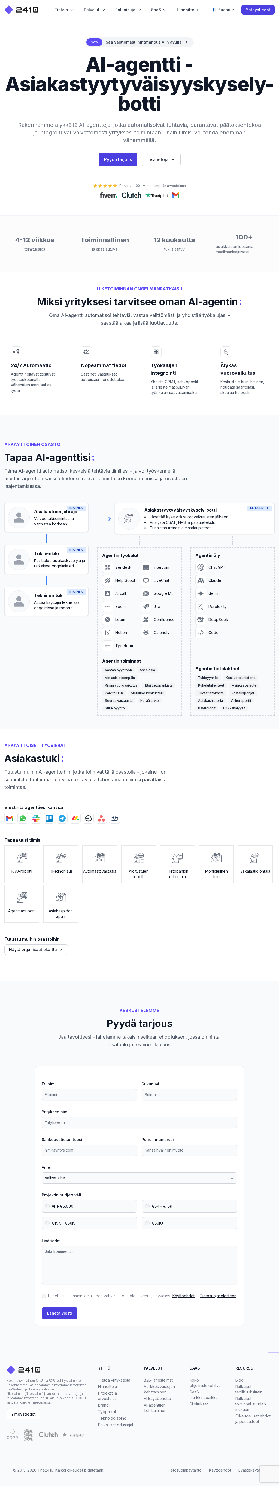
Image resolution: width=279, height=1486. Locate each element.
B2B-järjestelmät (158, 1380)
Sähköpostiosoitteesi (62, 1139)
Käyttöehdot (183, 1295)
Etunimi (49, 1084)
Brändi (104, 1405)
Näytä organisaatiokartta (33, 949)
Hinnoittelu (107, 1386)
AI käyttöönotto (157, 1398)
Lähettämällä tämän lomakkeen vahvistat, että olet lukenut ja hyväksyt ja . (142, 1295)
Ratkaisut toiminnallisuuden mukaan (250, 1404)
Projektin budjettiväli (61, 1195)
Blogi (239, 1380)
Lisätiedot (51, 1240)
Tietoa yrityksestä (114, 1380)
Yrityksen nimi (55, 1111)
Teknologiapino (112, 1418)
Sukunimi (150, 1084)
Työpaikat (107, 1411)
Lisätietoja (157, 159)
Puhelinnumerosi (158, 1139)
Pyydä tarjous (118, 159)
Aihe (46, 1167)
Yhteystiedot (258, 9)
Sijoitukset (199, 1404)
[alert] (139, 42)
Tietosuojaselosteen (218, 1295)
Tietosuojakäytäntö (184, 1470)
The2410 (45, 1470)
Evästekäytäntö (252, 1470)
